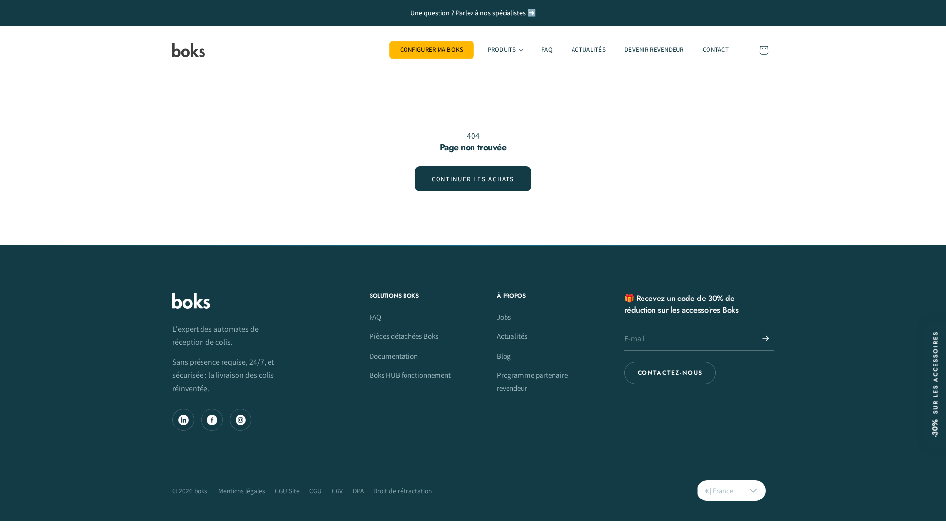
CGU (315, 490)
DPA (358, 490)
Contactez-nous (670, 372)
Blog (504, 356)
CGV (337, 490)
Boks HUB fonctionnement (410, 375)
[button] (505, 50)
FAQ (375, 317)
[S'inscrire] (766, 338)
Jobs (504, 317)
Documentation (394, 356)
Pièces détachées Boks (404, 336)
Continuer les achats (473, 179)
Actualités (512, 336)
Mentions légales (241, 490)
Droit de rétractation (402, 490)
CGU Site (287, 490)
